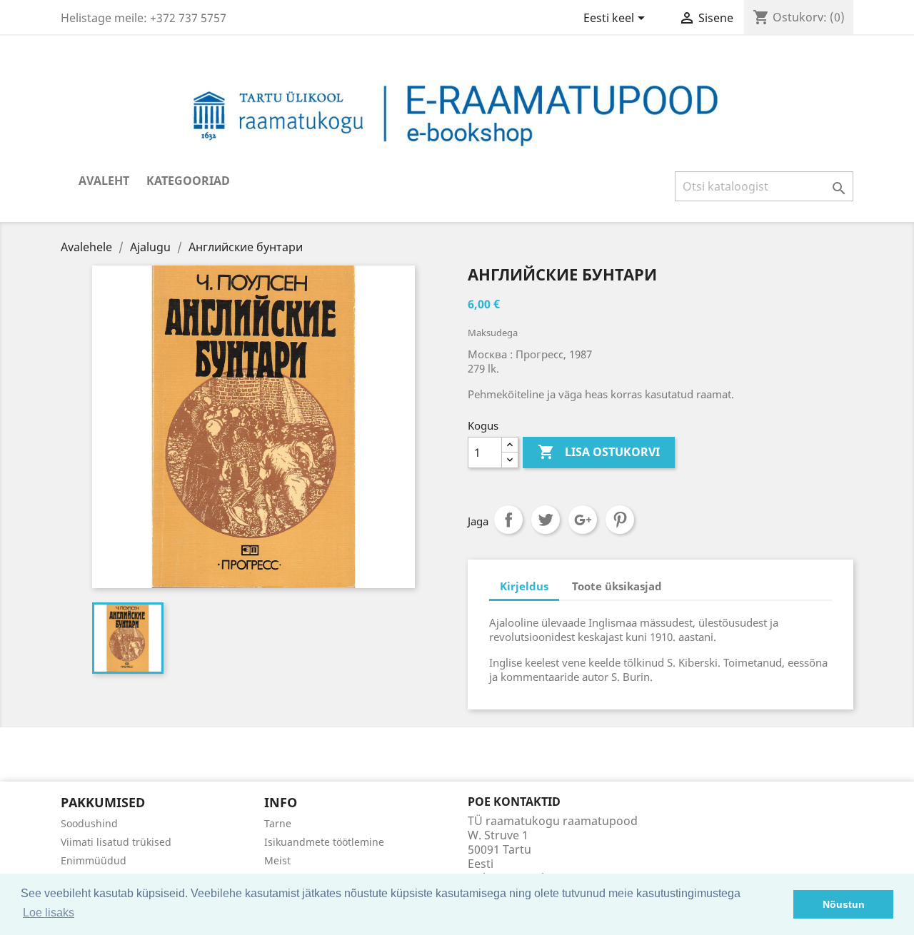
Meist (277, 860)
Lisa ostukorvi (599, 451)
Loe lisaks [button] (48, 912)
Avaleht (104, 180)
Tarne (277, 823)
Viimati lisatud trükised (116, 842)
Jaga (508, 519)
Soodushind (89, 823)
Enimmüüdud (93, 860)
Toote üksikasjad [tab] (617, 586)
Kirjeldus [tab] (524, 586)
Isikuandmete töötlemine (324, 842)
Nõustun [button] (844, 904)
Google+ (582, 519)
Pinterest (620, 519)
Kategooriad (188, 180)
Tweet (545, 519)
